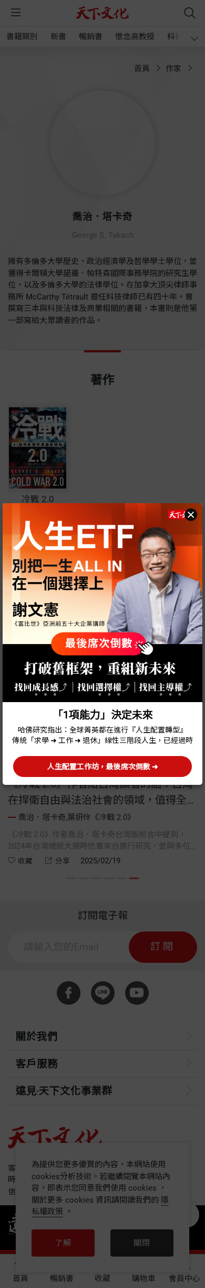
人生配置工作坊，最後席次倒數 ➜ (102, 766)
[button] (190, 514)
